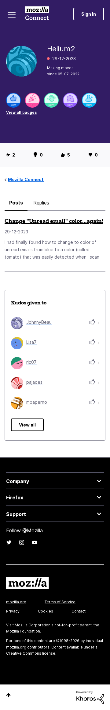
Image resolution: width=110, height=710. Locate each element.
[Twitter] (9, 542)
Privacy (13, 611)
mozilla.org (16, 602)
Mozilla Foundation (23, 631)
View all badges (21, 112)
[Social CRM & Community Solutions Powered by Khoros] (90, 697)
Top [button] (8, 695)
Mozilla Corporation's (34, 625)
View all (27, 424)
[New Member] (89, 100)
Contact (79, 611)
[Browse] (11, 14)
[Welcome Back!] (51, 100)
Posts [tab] (16, 203)
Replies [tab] (41, 203)
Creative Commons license (30, 653)
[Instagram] (21, 542)
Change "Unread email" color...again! (54, 220)
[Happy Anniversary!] (32, 100)
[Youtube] (34, 542)
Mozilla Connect (37, 14)
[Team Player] (13, 100)
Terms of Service (60, 602)
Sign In (88, 14)
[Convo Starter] (70, 100)
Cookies (45, 611)
